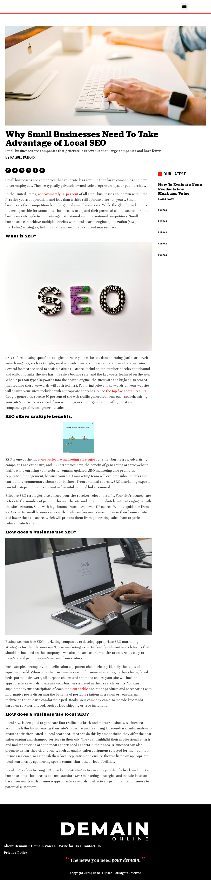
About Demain (15, 846)
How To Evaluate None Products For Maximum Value (180, 189)
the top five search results (126, 391)
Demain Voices (43, 846)
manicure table (76, 689)
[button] (184, 6)
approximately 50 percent (58, 194)
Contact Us (91, 846)
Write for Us (69, 846)
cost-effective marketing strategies (68, 459)
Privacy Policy (16, 852)
